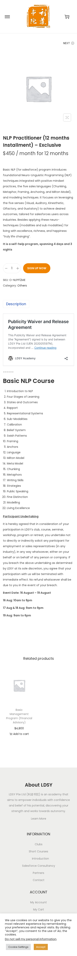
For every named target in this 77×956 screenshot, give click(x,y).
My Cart (38, 909)
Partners (38, 873)
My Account (38, 902)
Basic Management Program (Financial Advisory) (19, 716)
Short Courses (38, 851)
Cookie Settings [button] (18, 947)
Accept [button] (40, 947)
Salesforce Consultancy (38, 866)
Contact (38, 880)
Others (22, 286)
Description (16, 303)
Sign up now (36, 268)
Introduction (40, 859)
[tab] (38, 304)
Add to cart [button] (21, 734)
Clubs (38, 844)
